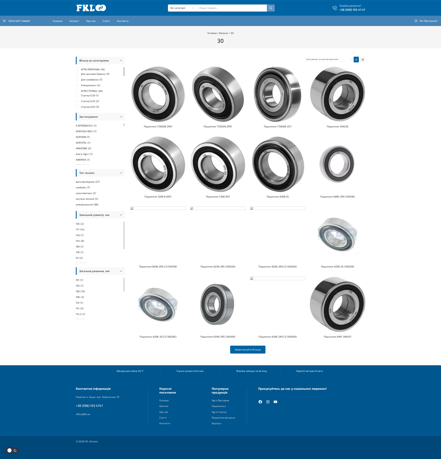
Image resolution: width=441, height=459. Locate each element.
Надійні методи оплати (309, 370)
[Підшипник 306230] (337, 94)
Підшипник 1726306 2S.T (277, 126)
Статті (106, 20)
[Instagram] (268, 402)
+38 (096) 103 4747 (89, 405)
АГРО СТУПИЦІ (92, 90)
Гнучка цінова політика (190, 370)
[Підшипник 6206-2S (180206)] (337, 234)
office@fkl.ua (83, 414)
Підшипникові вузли (223, 417)
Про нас (91, 20)
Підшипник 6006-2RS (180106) (337, 196)
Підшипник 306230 (337, 126)
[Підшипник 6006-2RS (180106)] (337, 164)
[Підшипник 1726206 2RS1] (158, 94)
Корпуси (216, 423)
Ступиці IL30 (90, 95)
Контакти (123, 20)
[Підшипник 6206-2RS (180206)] (217, 234)
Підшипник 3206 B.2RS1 (158, 196)
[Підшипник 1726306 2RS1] (217, 94)
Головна (58, 20)
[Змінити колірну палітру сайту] (12, 450)
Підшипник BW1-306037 (337, 336)
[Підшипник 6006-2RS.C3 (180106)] (158, 234)
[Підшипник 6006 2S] (277, 164)
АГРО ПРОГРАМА (93, 69)
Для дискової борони (95, 73)
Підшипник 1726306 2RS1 (218, 126)
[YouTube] (275, 402)
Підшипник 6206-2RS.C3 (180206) (278, 266)
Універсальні (90, 85)
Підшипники (219, 406)
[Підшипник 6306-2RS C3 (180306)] (277, 304)
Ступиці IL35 (90, 101)
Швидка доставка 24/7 (130, 370)
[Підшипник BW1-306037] (337, 304)
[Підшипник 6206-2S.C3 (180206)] (158, 304)
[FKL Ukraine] (91, 7)
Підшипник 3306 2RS (218, 196)
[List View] (362, 59)
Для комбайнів (91, 79)
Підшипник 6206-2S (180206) (337, 266)
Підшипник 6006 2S (278, 196)
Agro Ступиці (219, 411)
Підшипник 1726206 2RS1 (158, 126)
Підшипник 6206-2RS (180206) (218, 266)
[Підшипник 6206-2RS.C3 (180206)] (277, 234)
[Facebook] (260, 402)
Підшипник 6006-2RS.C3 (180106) (158, 266)
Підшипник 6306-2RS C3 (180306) (278, 336)
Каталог (74, 20)
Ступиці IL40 (90, 106)
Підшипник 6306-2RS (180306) (218, 336)
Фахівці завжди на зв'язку (251, 370)
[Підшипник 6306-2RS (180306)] (217, 304)
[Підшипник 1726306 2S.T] (277, 94)
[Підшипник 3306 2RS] (217, 164)
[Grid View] (356, 59)
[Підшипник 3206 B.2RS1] (158, 164)
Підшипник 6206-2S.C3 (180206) (158, 336)
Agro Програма (220, 400)
